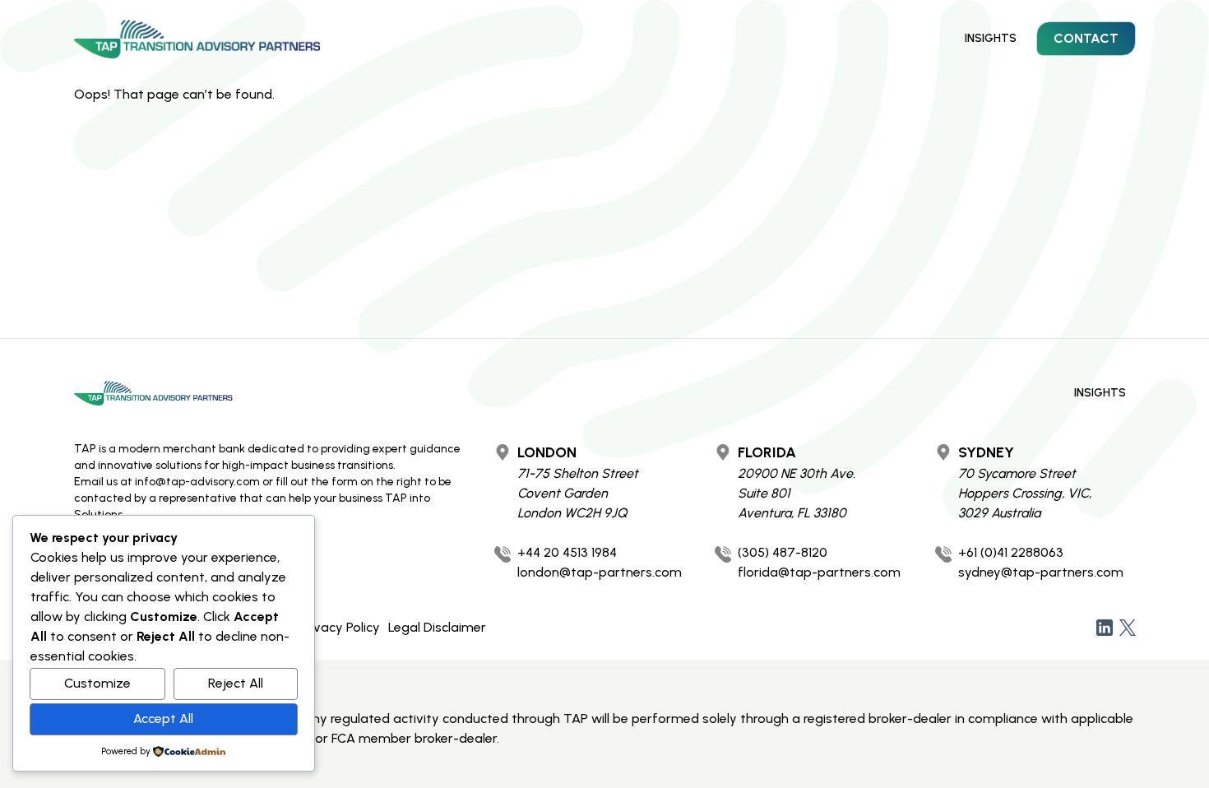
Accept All (163, 718)
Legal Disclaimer (437, 627)
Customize (97, 683)
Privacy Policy (339, 627)
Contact (1086, 38)
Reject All (235, 683)
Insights (991, 38)
